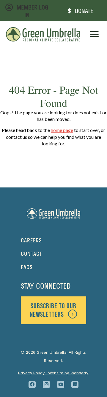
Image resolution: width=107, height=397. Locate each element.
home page (62, 130)
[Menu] (94, 34)
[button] (32, 384)
